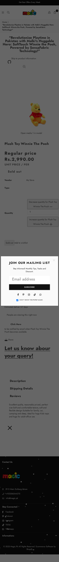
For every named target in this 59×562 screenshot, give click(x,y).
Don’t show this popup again (31, 300)
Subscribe (29, 287)
